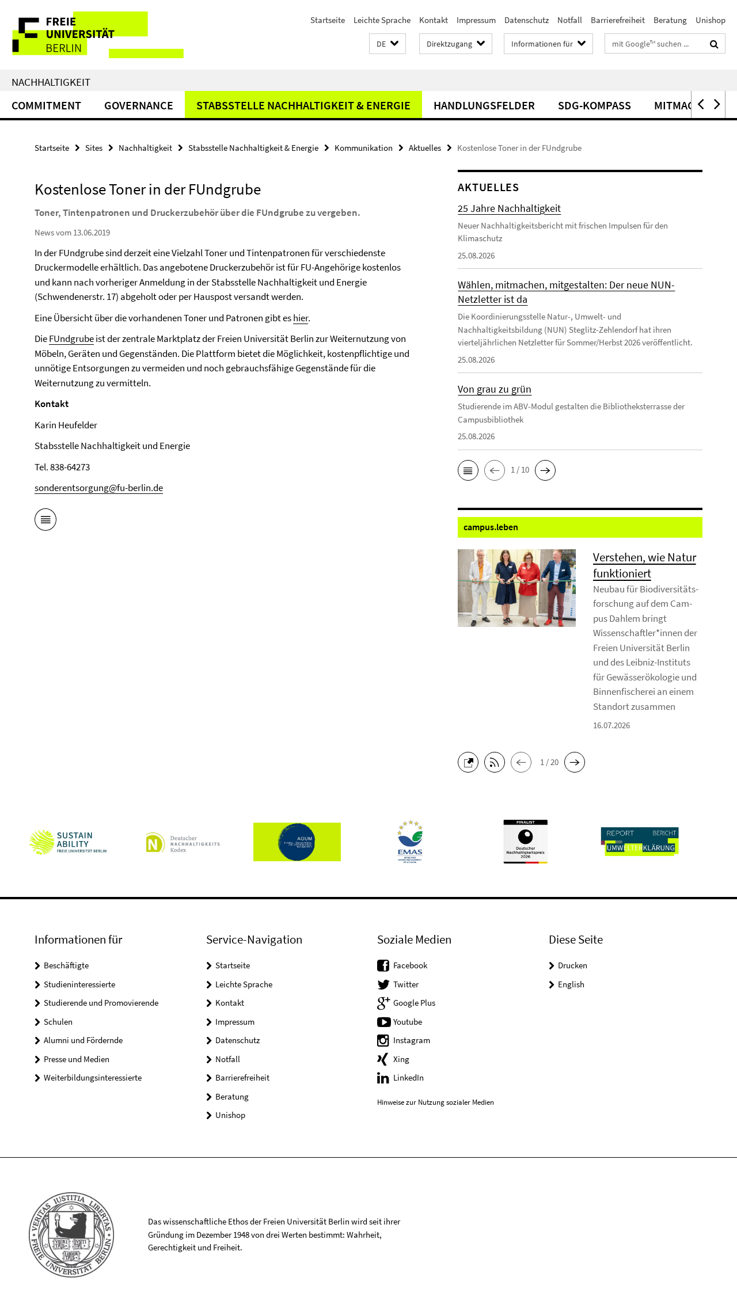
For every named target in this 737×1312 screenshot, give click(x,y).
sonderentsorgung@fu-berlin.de (99, 487)
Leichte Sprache (382, 19)
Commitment (46, 105)
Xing (401, 1059)
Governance (138, 105)
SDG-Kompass (594, 105)
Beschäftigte (66, 965)
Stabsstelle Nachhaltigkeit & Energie (303, 105)
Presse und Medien (76, 1059)
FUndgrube (71, 338)
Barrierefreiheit (618, 19)
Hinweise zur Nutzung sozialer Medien (435, 1102)
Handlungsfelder (484, 105)
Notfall (569, 19)
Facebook (410, 965)
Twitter (406, 984)
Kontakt (433, 19)
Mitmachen (685, 105)
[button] (387, 44)
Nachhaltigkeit (51, 82)
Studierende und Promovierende (101, 1002)
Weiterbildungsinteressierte (93, 1077)
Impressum (476, 19)
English (571, 984)
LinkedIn (408, 1077)
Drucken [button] (572, 965)
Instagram (411, 1040)
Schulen (58, 1021)
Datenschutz (526, 19)
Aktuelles (425, 147)
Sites (93, 147)
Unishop (710, 19)
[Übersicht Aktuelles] (45, 521)
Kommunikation (364, 147)
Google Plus (414, 1002)
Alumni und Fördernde (83, 1040)
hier (300, 317)
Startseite (327, 19)
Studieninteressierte (79, 984)
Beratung (670, 19)
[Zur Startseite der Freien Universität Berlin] (96, 35)
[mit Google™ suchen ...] (714, 44)
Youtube (407, 1021)
